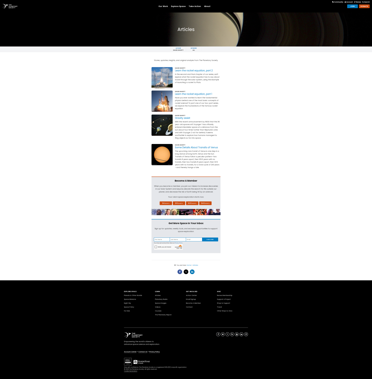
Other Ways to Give (224, 311)
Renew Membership (224, 295)
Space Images (160, 303)
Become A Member (193, 303)
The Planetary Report (163, 315)
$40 (205, 203)
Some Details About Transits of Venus (196, 147)
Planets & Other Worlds (133, 295)
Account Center (130, 352)
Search (367, 2)
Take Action (195, 6)
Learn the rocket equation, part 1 (193, 94)
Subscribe (210, 239)
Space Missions (130, 299)
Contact (189, 307)
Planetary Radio (161, 299)
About (207, 6)
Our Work (163, 6)
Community (338, 2)
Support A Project (224, 299)
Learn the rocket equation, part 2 (194, 70)
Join (352, 6)
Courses (158, 311)
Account (349, 2)
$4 (166, 203)
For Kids (127, 311)
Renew (358, 2)
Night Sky (127, 303)
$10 (179, 203)
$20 (192, 203)
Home (189, 265)
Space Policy (129, 307)
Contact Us (142, 352)
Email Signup (191, 299)
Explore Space (178, 6)
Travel (219, 307)
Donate (364, 6)
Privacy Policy (179, 243)
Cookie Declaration (130, 371)
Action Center (191, 295)
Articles (195, 265)
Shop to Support (223, 303)
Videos (157, 307)
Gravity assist (182, 118)
